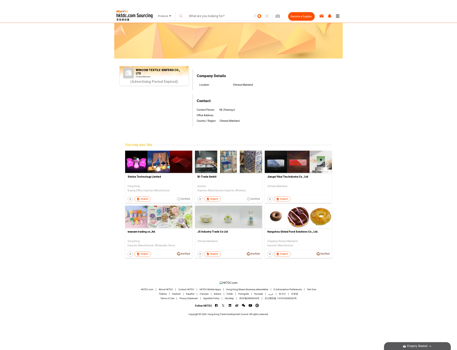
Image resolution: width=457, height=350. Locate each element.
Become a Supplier (301, 16)
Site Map (229, 298)
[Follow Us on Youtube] (250, 305)
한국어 (282, 294)
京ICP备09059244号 (249, 298)
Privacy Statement (189, 298)
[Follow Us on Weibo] (236, 305)
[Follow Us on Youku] (257, 305)
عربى (270, 294)
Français (204, 294)
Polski (230, 294)
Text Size (311, 289)
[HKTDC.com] (228, 282)
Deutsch (176, 294)
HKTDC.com (147, 289)
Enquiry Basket (417, 346)
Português (243, 294)
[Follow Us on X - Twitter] (223, 305)
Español (190, 294)
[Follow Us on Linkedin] (230, 305)
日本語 (294, 294)
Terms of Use (167, 298)
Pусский (258, 294)
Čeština (163, 294)
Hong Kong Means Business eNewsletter (247, 289)
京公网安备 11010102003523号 (281, 298)
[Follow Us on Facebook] (216, 305)
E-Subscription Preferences (288, 289)
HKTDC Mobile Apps (210, 289)
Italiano (217, 294)
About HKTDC (166, 289)
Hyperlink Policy (211, 298)
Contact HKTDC (186, 289)
